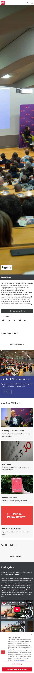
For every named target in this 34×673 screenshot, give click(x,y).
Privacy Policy (20, 660)
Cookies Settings (17, 664)
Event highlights (8, 545)
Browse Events (6, 277)
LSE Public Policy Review (11, 529)
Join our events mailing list (17, 311)
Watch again (6, 567)
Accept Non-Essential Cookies (17, 669)
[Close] (32, 634)
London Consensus (9, 498)
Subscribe (6, 392)
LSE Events (6, 464)
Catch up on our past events (13, 431)
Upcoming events (8, 333)
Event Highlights (16, 556)
